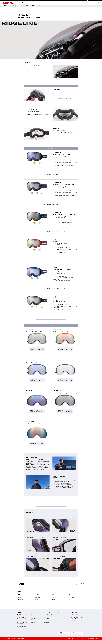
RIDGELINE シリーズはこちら (43, 504)
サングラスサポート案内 (48, 614)
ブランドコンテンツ (14, 5)
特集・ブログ (28, 5)
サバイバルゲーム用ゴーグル (22, 622)
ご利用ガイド (46, 619)
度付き (36, 599)
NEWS (8, 5)
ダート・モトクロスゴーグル (22, 619)
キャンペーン (21, 597)
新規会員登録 (60, 616)
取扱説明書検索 (46, 622)
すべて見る (80, 583)
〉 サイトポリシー (79, 638)
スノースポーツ (72, 597)
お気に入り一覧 (46, 621)
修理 (45, 617)
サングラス (37, 597)
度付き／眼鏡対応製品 (20, 623)
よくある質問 (46, 618)
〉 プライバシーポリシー (71, 638)
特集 (19, 594)
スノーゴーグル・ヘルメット (22, 618)
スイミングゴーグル (20, 617)
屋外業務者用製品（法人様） (22, 626)
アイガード (20, 599)
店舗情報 (39, 5)
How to (70, 594)
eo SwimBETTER (20, 624)
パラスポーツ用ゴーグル (21, 621)
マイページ (60, 614)
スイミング (54, 597)
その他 (53, 599)
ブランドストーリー (34, 614)
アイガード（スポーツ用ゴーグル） (23, 616)
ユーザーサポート (22, 5)
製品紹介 (37, 594)
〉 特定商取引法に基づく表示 (94, 638)
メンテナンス (46, 616)
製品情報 (4, 5)
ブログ (53, 594)
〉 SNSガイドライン (85, 638)
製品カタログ (34, 5)
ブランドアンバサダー (34, 616)
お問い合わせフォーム (75, 614)
